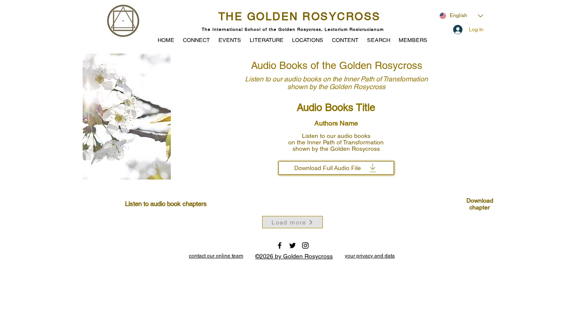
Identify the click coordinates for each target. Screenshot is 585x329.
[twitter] (292, 245)
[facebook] (279, 245)
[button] (229, 39)
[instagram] (305, 245)
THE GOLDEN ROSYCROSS (299, 16)
